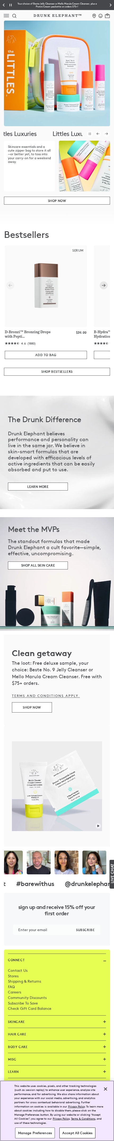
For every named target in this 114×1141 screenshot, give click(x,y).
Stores (13, 975)
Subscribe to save (23, 1003)
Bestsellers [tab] (26, 235)
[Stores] (94, 14)
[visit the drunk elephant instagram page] (57, 862)
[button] (57, 5)
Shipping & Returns (24, 981)
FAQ (11, 986)
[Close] (105, 1089)
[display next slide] (106, 134)
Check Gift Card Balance (29, 1008)
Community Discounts (27, 997)
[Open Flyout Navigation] (7, 16)
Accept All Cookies (77, 1132)
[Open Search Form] (14, 15)
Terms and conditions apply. (46, 696)
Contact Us (18, 970)
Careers (14, 991)
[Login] (100, 14)
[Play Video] (98, 825)
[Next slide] (104, 285)
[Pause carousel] (90, 134)
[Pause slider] (10, 5)
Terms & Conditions (83, 1118)
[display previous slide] (98, 134)
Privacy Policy (76, 1106)
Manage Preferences (35, 1132)
